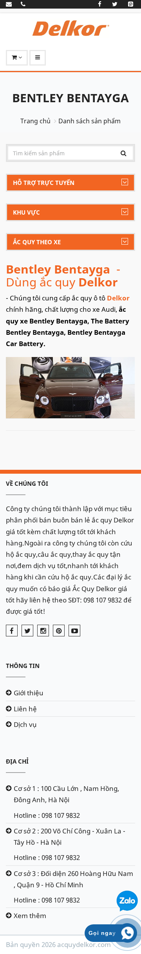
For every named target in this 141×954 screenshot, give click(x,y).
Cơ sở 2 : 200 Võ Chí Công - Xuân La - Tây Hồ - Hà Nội (69, 836)
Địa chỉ (17, 761)
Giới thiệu (28, 692)
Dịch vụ (25, 724)
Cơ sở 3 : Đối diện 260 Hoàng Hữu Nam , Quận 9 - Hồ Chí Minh (73, 879)
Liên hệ (25, 708)
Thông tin (23, 666)
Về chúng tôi (27, 483)
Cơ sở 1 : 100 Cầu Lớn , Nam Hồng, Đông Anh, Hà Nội (66, 794)
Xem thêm (30, 915)
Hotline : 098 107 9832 (47, 815)
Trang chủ (35, 121)
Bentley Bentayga (70, 98)
